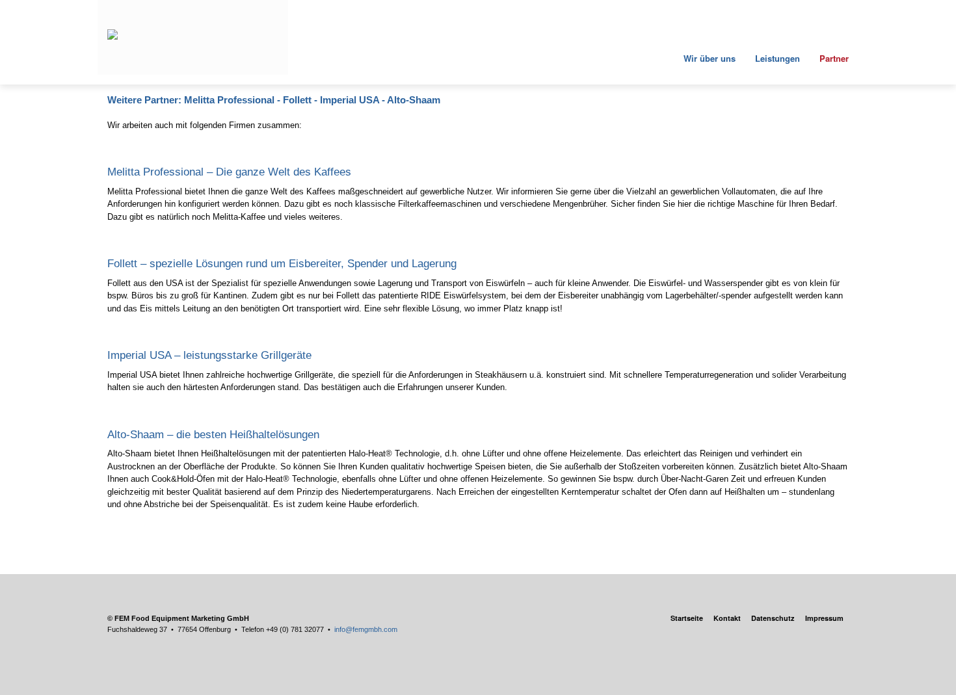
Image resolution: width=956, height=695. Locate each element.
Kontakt (727, 618)
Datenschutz (773, 618)
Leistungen (777, 58)
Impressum (824, 618)
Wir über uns (708, 58)
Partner (834, 58)
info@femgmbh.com (365, 629)
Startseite (687, 618)
